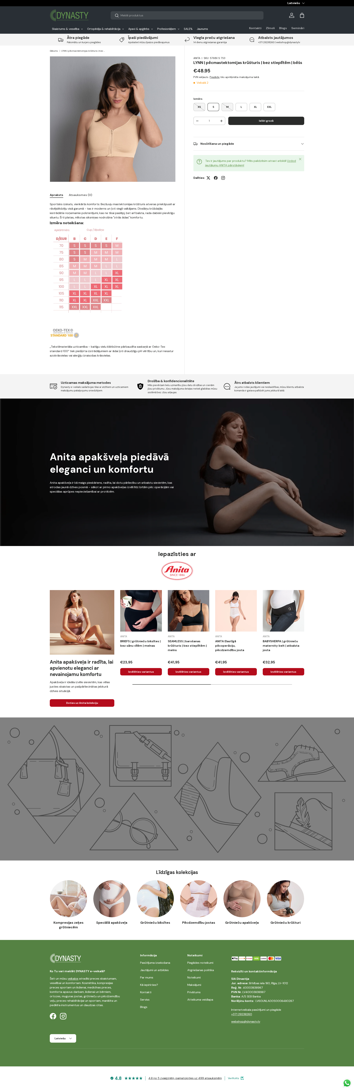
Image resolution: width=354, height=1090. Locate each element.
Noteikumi (194, 977)
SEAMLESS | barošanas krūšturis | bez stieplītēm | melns (187, 645)
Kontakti (255, 28)
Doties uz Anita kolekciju (82, 703)
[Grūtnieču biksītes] (155, 898)
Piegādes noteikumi (200, 963)
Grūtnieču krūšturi (285, 922)
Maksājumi (194, 985)
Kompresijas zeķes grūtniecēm (68, 924)
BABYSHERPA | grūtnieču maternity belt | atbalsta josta (281, 645)
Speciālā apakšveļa (111, 922)
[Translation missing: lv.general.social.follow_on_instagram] (223, 178)
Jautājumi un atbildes (154, 970)
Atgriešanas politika (200, 970)
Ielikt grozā (266, 120)
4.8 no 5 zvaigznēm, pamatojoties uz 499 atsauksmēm (185, 1078)
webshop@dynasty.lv (245, 1021)
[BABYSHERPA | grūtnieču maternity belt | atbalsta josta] (283, 611)
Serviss (145, 1000)
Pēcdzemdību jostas (198, 922)
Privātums (194, 992)
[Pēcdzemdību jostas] (198, 898)
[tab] (56, 195)
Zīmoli (270, 28)
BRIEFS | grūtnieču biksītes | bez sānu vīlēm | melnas (140, 643)
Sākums (54, 50)
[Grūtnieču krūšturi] (285, 898)
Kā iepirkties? (149, 985)
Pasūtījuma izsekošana (155, 963)
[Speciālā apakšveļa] (111, 898)
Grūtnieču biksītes (155, 922)
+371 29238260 (241, 1014)
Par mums (146, 977)
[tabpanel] (113, 280)
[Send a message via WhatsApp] (347, 1083)
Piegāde (215, 77)
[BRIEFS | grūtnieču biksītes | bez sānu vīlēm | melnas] (141, 611)
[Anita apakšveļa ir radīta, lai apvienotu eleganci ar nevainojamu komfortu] (82, 622)
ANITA (196, 58)
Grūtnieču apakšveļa (242, 922)
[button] (302, 15)
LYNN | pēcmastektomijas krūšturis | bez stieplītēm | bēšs (83, 50)
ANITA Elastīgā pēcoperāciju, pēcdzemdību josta (229, 645)
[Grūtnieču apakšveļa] (242, 898)
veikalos (73, 979)
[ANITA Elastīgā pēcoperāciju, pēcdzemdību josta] (236, 611)
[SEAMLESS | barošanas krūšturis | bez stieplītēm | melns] (188, 611)
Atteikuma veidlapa (200, 1000)
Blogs (283, 28)
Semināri (297, 28)
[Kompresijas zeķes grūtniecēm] (68, 898)
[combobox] (187, 15)
